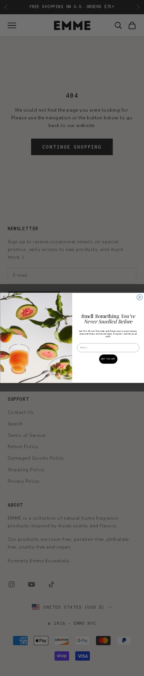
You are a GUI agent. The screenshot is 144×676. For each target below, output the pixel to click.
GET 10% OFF (108, 359)
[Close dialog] (139, 297)
